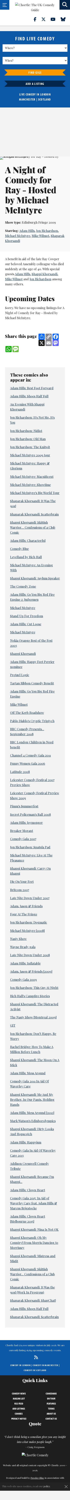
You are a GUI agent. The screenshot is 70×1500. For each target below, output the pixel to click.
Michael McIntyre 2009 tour (30, 455)
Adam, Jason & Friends (26, 906)
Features (51, 1403)
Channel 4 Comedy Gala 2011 (30, 755)
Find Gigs (34, 72)
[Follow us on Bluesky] (65, 19)
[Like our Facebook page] (37, 19)
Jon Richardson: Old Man (28, 439)
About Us (51, 1413)
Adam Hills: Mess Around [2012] (32, 1113)
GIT (12, 1025)
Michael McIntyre (17, 236)
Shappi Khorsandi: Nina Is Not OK (34, 1229)
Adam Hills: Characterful (28, 541)
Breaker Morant (21, 831)
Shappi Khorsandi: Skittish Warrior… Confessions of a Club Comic (32, 527)
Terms (51, 1408)
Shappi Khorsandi (44, 274)
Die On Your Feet (22, 882)
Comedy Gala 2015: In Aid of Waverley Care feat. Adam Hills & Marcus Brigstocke (33, 1203)
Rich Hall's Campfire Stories (30, 996)
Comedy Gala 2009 (23, 980)
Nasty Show (18, 939)
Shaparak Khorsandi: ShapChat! (33, 1300)
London (45, 94)
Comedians (51, 1393)
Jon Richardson (47, 231)
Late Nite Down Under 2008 (30, 955)
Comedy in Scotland (35, 1370)
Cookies (19, 1413)
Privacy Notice (18, 1418)
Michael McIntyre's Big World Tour (35, 493)
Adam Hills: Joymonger (26, 823)
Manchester (27, 99)
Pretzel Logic (19, 675)
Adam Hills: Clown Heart (27, 1190)
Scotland (44, 99)
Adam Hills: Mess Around (28, 1073)
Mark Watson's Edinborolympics (33, 1121)
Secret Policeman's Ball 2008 (30, 814)
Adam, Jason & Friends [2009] (31, 971)
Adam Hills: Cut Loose (25, 624)
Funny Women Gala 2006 (27, 763)
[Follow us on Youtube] (55, 19)
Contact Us (51, 1418)
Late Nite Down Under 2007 (29, 898)
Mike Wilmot (40, 236)
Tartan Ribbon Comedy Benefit (32, 683)
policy (47, 1486)
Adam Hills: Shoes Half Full (29, 396)
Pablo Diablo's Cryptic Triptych (32, 721)
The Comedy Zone (23, 586)
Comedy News (19, 1393)
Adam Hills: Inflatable (25, 963)
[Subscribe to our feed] (35, 1357)
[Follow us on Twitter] (46, 19)
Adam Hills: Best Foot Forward (31, 388)
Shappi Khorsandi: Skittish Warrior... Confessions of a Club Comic (32, 1274)
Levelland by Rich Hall (26, 557)
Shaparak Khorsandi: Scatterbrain (34, 514)
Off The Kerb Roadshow (27, 713)
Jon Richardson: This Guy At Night (34, 988)
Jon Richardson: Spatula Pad (30, 847)
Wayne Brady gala (22, 947)
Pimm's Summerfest (24, 806)
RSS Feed (18, 1403)
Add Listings (18, 1408)
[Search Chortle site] (65, 5)
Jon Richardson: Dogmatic (28, 922)
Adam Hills (27, 231)
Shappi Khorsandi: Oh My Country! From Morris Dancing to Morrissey (34, 1243)
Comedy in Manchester (45, 1365)
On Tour (51, 1398)
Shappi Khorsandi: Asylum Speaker (35, 578)
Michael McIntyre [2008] (27, 931)
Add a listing (35, 84)
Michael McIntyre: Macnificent (31, 477)
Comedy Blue (19, 549)
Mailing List (19, 1398)
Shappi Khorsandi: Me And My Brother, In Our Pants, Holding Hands (32, 1100)
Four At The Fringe (23, 914)
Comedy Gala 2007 (23, 839)
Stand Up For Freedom (26, 616)
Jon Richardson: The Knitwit (30, 447)
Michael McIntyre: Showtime (30, 485)
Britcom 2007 (19, 890)
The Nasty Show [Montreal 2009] (33, 1017)
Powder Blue (37, 1477)
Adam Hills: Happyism (25, 1142)
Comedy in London (20, 1365)
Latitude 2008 (20, 772)
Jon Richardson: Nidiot (26, 431)
